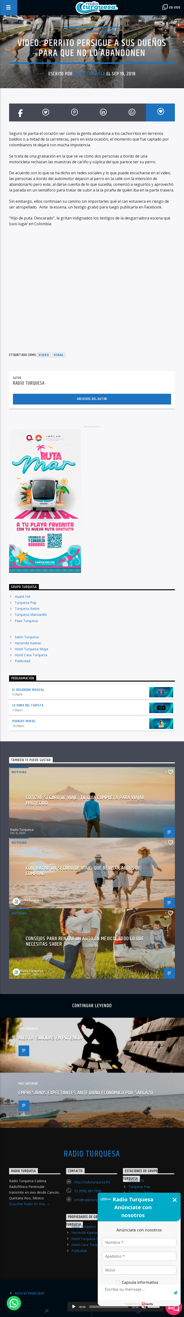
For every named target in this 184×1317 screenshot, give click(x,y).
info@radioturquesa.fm (92, 1199)
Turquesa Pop (25, 602)
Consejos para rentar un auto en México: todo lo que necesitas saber (85, 941)
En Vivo (174, 8)
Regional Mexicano (101, 31)
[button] (14, 1303)
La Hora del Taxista (27, 705)
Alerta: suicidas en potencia (50, 1038)
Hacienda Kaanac (28, 643)
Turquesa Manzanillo (31, 614)
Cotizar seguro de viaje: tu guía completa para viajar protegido (85, 800)
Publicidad (22, 661)
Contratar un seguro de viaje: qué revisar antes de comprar (83, 871)
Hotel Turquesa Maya (31, 649)
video (44, 355)
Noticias (73, 31)
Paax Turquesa (26, 620)
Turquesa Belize (27, 608)
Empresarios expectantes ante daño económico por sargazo (85, 1093)
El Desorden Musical (28, 690)
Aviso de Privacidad (29, 1293)
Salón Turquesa (27, 637)
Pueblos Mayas (23, 721)
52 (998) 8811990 (87, 1191)
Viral (59, 355)
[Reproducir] (73, 1306)
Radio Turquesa (89, 74)
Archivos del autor (92, 399)
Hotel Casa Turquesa (31, 655)
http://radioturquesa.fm (92, 1182)
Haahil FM (22, 596)
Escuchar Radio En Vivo (27, 1204)
